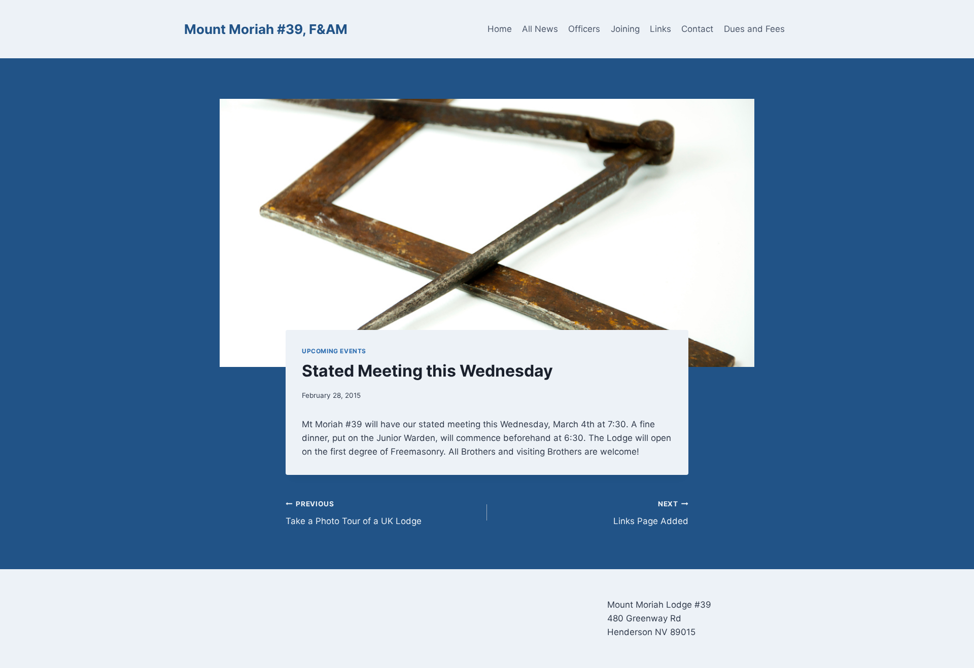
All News (540, 29)
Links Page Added (650, 513)
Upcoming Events (334, 351)
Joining (625, 29)
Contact (697, 29)
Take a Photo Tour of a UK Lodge (354, 513)
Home (500, 29)
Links (660, 29)
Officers (584, 29)
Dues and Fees (754, 29)
